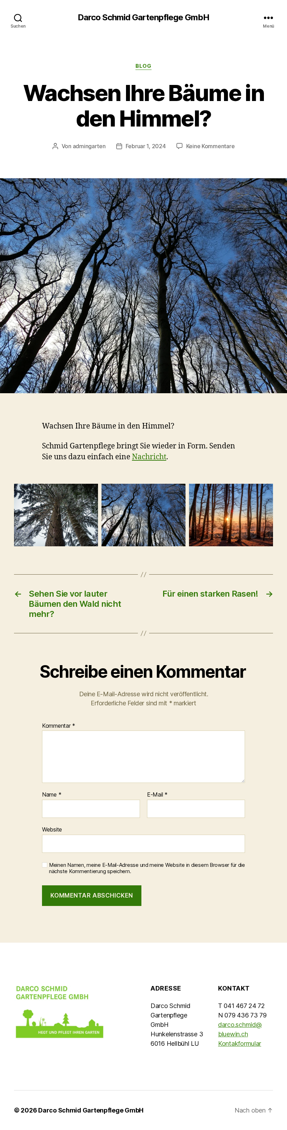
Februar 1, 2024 (146, 146)
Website (52, 829)
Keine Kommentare (210, 146)
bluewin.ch (233, 1034)
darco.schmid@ (240, 1024)
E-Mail (157, 795)
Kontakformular (239, 1043)
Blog (143, 66)
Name (51, 795)
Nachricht (149, 457)
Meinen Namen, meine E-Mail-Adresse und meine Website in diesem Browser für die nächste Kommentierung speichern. (147, 868)
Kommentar (58, 726)
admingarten (89, 146)
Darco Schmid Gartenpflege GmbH (143, 17)
